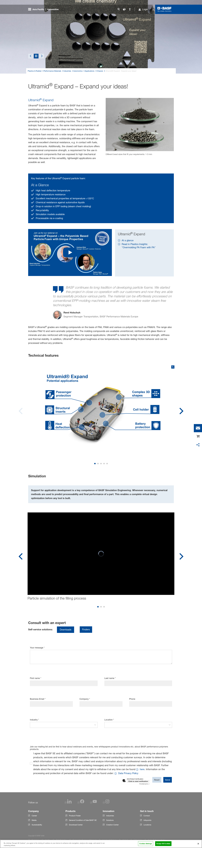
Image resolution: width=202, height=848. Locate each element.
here (142, 769)
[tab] (95, 463)
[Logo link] (164, 9)
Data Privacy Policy (128, 773)
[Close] (198, 843)
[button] (95, 725)
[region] (101, 844)
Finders (86, 629)
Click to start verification (138, 781)
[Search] (118, 9)
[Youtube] (93, 803)
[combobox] (61, 725)
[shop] (198, 436)
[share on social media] (198, 445)
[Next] (41, 56)
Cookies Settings (145, 844)
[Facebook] (81, 803)
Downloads (65, 629)
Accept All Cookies (163, 844)
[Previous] (30, 56)
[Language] (124, 9)
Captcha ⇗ (144, 784)
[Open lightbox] (101, 406)
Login (145, 9)
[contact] (198, 428)
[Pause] (36, 56)
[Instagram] (106, 803)
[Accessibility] (129, 9)
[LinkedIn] (68, 803)
